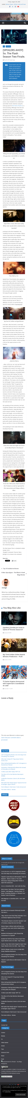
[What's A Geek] (14, 14)
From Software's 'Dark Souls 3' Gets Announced (13, 787)
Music (2, 1055)
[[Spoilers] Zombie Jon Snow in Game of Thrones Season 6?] (14, 612)
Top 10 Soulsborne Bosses (11, 568)
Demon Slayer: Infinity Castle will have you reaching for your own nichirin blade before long (12, 928)
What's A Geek (11, 1069)
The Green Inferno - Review (8, 789)
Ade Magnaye (4, 898)
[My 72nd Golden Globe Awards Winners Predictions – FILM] (14, 639)
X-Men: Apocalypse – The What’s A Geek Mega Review (13, 574)
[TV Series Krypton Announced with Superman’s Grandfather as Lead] (14, 666)
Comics (3, 1032)
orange (13, 60)
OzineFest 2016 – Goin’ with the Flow (15, 886)
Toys (2, 1049)
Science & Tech (5, 1052)
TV (3, 46)
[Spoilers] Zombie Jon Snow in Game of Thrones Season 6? (13, 628)
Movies (3, 1036)
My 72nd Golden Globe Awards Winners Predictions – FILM (14, 655)
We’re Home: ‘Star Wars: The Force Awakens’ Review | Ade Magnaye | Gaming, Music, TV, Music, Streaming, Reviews (13, 891)
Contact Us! (4, 1025)
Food (2, 1059)
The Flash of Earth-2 (17, 105)
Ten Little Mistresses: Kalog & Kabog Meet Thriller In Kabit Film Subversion (12, 880)
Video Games (4, 1042)
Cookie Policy (8, 1091)
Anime (3, 1046)
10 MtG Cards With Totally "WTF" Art (10, 771)
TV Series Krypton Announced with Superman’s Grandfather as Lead (13, 683)
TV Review (8, 46)
